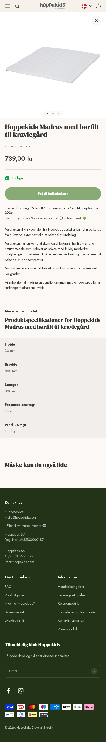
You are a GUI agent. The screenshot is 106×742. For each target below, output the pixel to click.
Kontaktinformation (71, 620)
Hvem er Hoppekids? (20, 603)
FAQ (8, 586)
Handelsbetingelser (71, 586)
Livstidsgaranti (14, 620)
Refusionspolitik (68, 603)
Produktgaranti (15, 595)
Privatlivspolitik (68, 629)
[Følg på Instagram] (21, 690)
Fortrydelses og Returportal (76, 612)
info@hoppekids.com (19, 561)
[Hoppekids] (53, 6)
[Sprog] (87, 6)
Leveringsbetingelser (72, 595)
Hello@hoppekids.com (20, 517)
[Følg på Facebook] (8, 690)
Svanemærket (14, 612)
